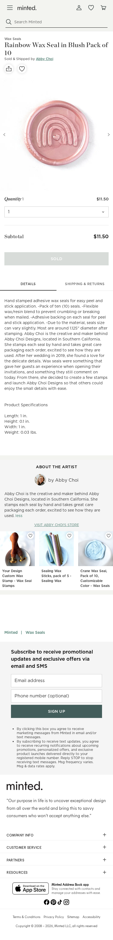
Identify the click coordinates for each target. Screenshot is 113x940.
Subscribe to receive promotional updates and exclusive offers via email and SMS (52, 659)
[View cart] (103, 7)
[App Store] (30, 889)
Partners (15, 860)
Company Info (20, 835)
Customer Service (24, 847)
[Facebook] (46, 901)
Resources (17, 872)
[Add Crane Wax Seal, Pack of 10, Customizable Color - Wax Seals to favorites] (108, 535)
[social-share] (8, 68)
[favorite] (22, 68)
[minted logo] (27, 7)
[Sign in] (79, 7)
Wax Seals (35, 632)
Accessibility (91, 917)
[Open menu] (9, 7)
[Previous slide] (4, 134)
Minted (11, 632)
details (28, 284)
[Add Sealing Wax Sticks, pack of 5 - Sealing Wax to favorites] (69, 535)
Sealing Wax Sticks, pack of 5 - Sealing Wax (56, 576)
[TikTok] (59, 901)
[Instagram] (66, 901)
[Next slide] (108, 134)
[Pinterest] (53, 901)
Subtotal (14, 236)
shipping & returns (84, 284)
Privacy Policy (54, 917)
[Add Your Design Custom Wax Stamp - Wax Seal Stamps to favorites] (30, 535)
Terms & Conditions (26, 917)
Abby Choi (44, 59)
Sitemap (73, 917)
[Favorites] (91, 7)
